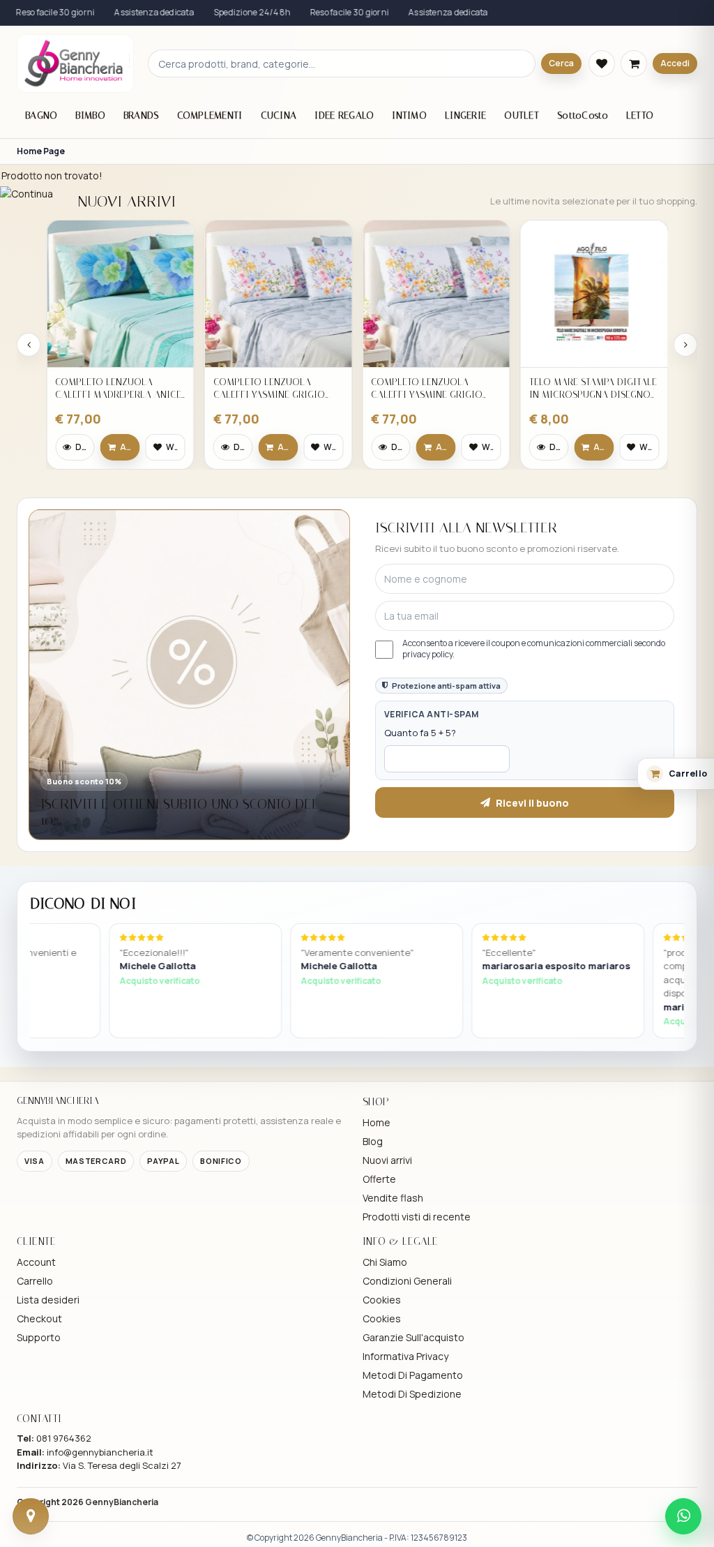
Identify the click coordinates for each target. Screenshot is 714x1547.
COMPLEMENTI (210, 115)
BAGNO (41, 115)
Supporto (39, 1337)
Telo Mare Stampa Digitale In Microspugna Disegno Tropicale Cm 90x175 (593, 388)
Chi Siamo (385, 1262)
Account (36, 1262)
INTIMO (409, 115)
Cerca (561, 63)
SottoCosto (582, 115)
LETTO (639, 115)
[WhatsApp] (683, 1516)
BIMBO (90, 115)
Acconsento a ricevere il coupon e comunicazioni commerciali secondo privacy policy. (533, 649)
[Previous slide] (28, 345)
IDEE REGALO (344, 115)
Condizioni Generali (407, 1280)
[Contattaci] (31, 1516)
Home (376, 1122)
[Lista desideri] (601, 63)
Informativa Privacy (405, 1356)
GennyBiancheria (121, 1502)
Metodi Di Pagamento (413, 1375)
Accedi (675, 63)
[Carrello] (634, 63)
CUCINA (279, 115)
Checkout (39, 1318)
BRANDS (141, 115)
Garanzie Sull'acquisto (413, 1337)
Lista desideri (48, 1299)
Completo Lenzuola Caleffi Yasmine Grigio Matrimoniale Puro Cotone (269, 388)
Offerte (379, 1179)
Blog (373, 1141)
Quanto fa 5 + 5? (420, 732)
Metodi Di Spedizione (412, 1393)
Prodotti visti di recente (417, 1216)
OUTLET (521, 115)
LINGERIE (465, 115)
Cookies (382, 1299)
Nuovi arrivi (387, 1160)
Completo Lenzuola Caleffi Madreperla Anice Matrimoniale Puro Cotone (118, 388)
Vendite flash (393, 1197)
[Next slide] (685, 345)
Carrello (35, 1280)
